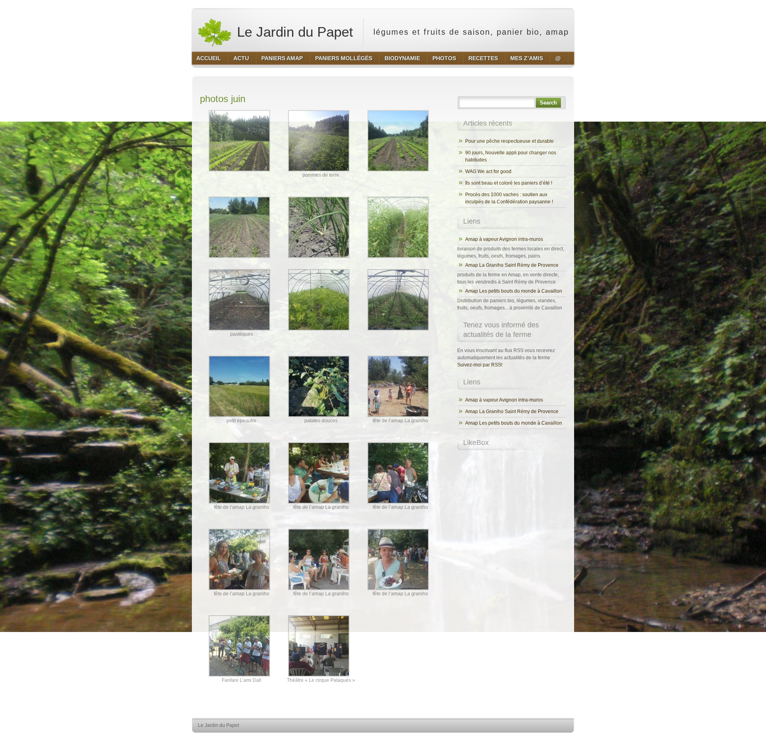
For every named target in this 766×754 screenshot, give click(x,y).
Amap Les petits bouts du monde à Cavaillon (513, 291)
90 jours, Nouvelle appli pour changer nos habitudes (510, 156)
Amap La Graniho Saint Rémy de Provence (512, 265)
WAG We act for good (488, 171)
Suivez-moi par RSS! (479, 365)
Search (548, 103)
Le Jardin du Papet (293, 31)
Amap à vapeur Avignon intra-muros (504, 239)
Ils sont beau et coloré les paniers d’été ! (508, 183)
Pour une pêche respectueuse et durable (509, 141)
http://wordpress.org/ (482, 740)
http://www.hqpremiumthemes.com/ (542, 740)
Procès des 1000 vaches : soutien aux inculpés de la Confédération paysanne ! (509, 198)
